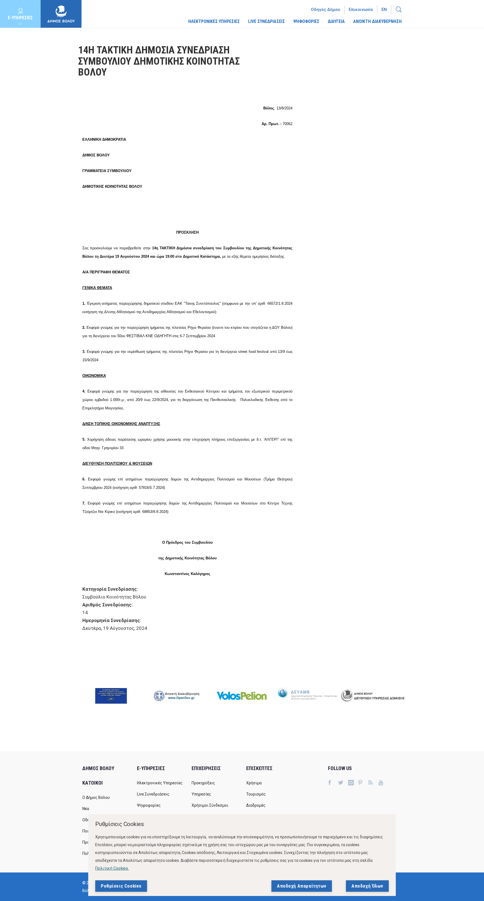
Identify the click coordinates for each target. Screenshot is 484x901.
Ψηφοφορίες (149, 805)
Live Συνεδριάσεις (153, 794)
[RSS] (373, 783)
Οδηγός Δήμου (325, 9)
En (384, 9)
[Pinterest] (363, 783)
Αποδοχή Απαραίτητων (301, 886)
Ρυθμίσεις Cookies (121, 886)
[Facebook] (333, 783)
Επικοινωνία (361, 9)
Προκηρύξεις (203, 783)
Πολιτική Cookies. (112, 868)
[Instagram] (353, 783)
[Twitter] (343, 783)
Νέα (85, 808)
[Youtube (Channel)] (383, 783)
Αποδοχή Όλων (367, 886)
